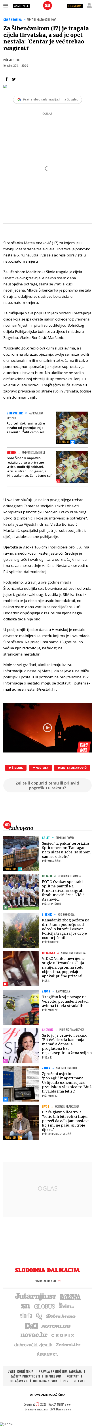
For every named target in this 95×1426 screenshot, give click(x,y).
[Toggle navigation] (5, 5)
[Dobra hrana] (61, 1315)
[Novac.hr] (34, 1335)
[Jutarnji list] (35, 1296)
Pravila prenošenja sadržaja (60, 1371)
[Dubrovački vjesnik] (33, 1344)
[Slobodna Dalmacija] (47, 5)
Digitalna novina (45, 1381)
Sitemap (79, 1381)
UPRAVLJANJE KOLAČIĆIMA (47, 1395)
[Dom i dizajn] (31, 1325)
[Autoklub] (56, 1325)
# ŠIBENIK (16, 768)
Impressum (53, 1376)
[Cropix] (62, 1335)
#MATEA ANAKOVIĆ (72, 768)
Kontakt (72, 1376)
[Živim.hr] (66, 1306)
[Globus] (45, 1306)
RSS (65, 1381)
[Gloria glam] (39, 1315)
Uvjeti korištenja (20, 1371)
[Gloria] (25, 1315)
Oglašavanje (19, 1381)
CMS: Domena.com (60, 1409)
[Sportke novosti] (26, 1306)
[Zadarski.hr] (68, 1344)
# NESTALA (40, 768)
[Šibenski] (47, 1354)
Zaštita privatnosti (25, 1376)
